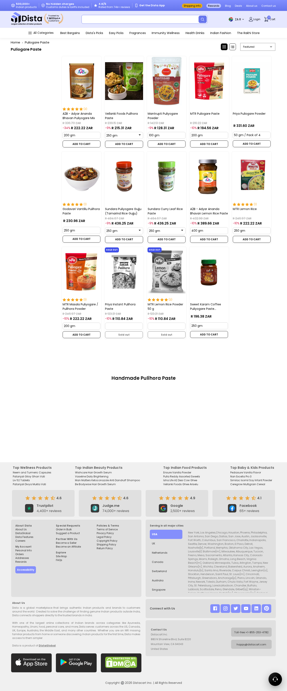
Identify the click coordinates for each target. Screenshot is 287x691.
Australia (157, 580)
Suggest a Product (68, 533)
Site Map (61, 556)
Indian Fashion (220, 33)
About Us (21, 529)
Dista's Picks (94, 33)
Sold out (124, 334)
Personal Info (23, 550)
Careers (20, 541)
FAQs (59, 560)
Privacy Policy (105, 533)
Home (15, 42)
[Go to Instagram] (225, 608)
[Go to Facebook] (215, 608)
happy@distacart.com (251, 644)
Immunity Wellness (166, 33)
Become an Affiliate (68, 546)
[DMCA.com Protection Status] (121, 662)
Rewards (213, 6)
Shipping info (192, 6)
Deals (238, 6)
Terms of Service (107, 529)
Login (256, 19)
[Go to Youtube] (246, 608)
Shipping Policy (106, 544)
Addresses (22, 558)
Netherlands (159, 552)
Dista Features (24, 537)
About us (251, 6)
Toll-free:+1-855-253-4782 (251, 632)
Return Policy (105, 548)
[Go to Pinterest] (266, 608)
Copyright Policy (107, 541)
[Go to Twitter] (235, 608)
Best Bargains (70, 33)
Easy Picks (116, 33)
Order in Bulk (64, 529)
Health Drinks (195, 33)
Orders (19, 554)
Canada (157, 562)
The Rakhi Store (248, 33)
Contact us (268, 6)
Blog (228, 6)
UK (153, 543)
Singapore (158, 589)
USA (154, 534)
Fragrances (137, 33)
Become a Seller (66, 543)
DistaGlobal (22, 533)
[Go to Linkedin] (256, 608)
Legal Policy (104, 537)
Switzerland (159, 571)
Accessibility (25, 569)
